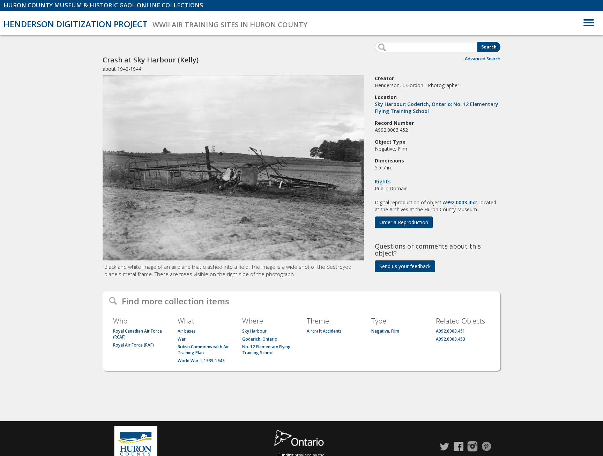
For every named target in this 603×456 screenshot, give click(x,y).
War (182, 339)
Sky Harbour (390, 104)
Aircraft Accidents (324, 331)
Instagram (472, 446)
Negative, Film (385, 331)
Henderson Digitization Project (75, 24)
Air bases (187, 331)
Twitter (444, 446)
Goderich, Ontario (429, 104)
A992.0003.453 (450, 339)
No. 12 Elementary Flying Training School (266, 349)
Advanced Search (482, 59)
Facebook (458, 446)
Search (489, 47)
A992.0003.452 (460, 202)
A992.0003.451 (450, 331)
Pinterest (486, 446)
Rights (382, 181)
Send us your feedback (405, 266)
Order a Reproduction (403, 222)
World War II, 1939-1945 (201, 360)
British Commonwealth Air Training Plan (203, 349)
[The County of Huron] (136, 442)
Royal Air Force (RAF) (133, 345)
